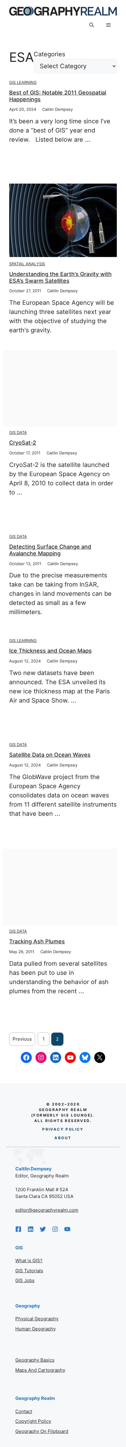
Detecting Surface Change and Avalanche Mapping (50, 550)
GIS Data (18, 432)
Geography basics (34, 1360)
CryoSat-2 (22, 442)
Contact (23, 1411)
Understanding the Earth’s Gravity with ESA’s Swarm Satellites (60, 277)
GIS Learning (23, 82)
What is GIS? (29, 1260)
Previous (22, 1039)
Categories (49, 54)
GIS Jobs (25, 1280)
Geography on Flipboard (41, 1431)
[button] (91, 25)
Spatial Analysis (27, 263)
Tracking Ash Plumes (37, 941)
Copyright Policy (33, 1421)
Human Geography (35, 1329)
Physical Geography (36, 1319)
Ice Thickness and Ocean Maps (50, 650)
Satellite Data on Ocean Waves (50, 754)
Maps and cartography (40, 1370)
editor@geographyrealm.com (46, 1210)
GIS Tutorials (29, 1271)
